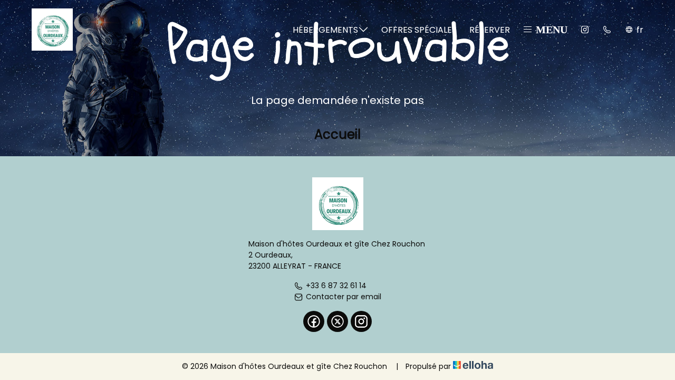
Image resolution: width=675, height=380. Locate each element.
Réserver (489, 30)
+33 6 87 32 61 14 (336, 285)
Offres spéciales (419, 30)
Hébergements (325, 30)
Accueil (337, 134)
